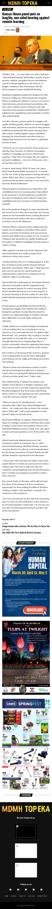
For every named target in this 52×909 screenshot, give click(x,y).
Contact (14, 896)
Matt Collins (10, 30)
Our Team (32, 896)
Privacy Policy (42, 896)
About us (22, 896)
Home (6, 896)
